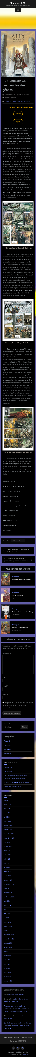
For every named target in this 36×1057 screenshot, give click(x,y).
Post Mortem (8, 767)
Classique (15, 101)
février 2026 (8, 825)
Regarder (18, 122)
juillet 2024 (7, 905)
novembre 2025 (9, 838)
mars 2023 (7, 972)
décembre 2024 (9, 884)
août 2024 (7, 901)
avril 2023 (7, 968)
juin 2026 (7, 808)
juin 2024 (7, 909)
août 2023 (7, 951)
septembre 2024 (9, 897)
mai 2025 (7, 863)
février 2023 (8, 977)
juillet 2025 (7, 855)
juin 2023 (7, 960)
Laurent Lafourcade (24, 94)
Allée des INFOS (27, 1037)
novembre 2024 (9, 888)
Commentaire (7, 653)
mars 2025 (7, 872)
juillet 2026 (7, 804)
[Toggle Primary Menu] (18, 10)
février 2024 (8, 926)
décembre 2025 (9, 834)
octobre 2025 (8, 842)
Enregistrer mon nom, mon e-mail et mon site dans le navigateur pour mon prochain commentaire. (17, 705)
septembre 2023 (9, 947)
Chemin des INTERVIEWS (18, 1041)
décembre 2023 (9, 935)
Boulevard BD (18, 3)
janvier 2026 (8, 830)
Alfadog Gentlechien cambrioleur (21, 579)
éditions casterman (18, 541)
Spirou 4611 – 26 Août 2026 (12, 787)
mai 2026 (7, 813)
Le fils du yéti (8, 771)
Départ (24, 727)
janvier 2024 (8, 930)
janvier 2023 (8, 981)
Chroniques (8, 101)
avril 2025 (7, 867)
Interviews (7, 749)
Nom (4, 677)
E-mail (5, 686)
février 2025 (8, 876)
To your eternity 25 (17, 595)
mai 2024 (7, 914)
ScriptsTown (26, 1054)
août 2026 (7, 800)
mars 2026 (7, 821)
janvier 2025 (8, 880)
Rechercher (8, 724)
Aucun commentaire (10, 98)
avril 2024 (7, 918)
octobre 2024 (8, 893)
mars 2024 (7, 922)
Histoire (20, 101)
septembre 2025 (9, 846)
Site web (5, 694)
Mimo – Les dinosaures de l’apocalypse (16, 782)
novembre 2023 (9, 939)
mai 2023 (7, 964)
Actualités (7, 741)
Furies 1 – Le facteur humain (20, 627)
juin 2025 (7, 859)
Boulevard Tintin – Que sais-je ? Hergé (22, 612)
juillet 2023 (7, 956)
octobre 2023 (8, 943)
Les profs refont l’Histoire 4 (17, 994)
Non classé (27, 101)
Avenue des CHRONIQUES (12, 1037)
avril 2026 (7, 817)
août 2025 (7, 850)
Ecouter (18, 113)
